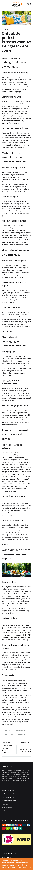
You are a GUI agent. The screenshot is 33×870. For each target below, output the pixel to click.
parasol (16, 123)
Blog (6, 29)
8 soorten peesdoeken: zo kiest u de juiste (25, 749)
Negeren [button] (28, 867)
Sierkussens (21, 734)
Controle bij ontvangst (10, 801)
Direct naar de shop (9, 794)
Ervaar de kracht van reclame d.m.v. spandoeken (7, 749)
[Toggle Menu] (3, 4)
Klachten (6, 811)
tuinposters (16, 121)
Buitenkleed (7, 731)
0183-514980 (7, 857)
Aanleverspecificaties (9, 797)
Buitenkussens (18, 113)
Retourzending (8, 807)
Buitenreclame (8, 734)
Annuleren (6, 804)
